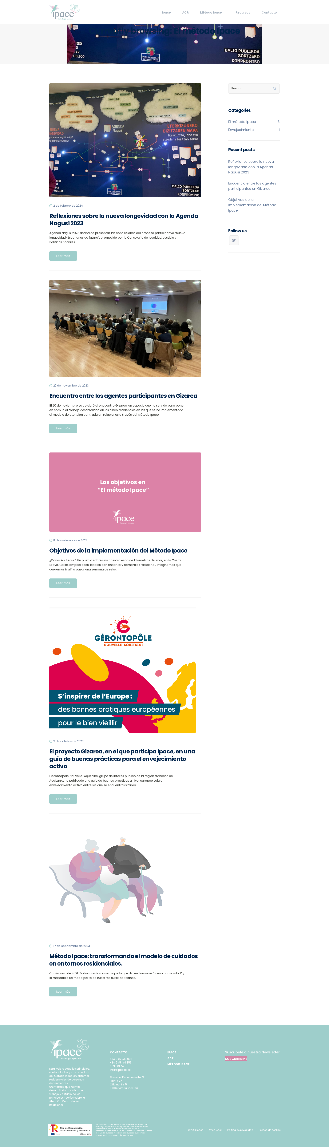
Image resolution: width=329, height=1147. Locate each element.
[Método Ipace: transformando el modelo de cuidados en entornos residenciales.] (106, 883)
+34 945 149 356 (121, 1062)
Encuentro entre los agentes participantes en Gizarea (123, 396)
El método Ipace (242, 121)
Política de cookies (270, 1130)
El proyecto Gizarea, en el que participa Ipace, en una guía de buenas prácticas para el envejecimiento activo (122, 758)
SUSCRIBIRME (236, 1058)
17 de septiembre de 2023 (71, 945)
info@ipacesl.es (120, 1070)
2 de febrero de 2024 (68, 205)
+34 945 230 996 (121, 1059)
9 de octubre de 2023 (68, 741)
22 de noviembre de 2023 (71, 385)
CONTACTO (118, 1052)
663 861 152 (117, 1066)
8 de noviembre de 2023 (70, 540)
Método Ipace (211, 12)
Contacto (269, 12)
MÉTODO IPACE (178, 1064)
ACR (185, 12)
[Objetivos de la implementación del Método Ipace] (125, 495)
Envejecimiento (241, 129)
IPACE (171, 1052)
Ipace (166, 12)
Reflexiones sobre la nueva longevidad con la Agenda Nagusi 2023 (123, 219)
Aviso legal (215, 1130)
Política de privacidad (240, 1130)
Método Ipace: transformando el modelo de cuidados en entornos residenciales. (123, 960)
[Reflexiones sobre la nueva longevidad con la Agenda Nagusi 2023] (125, 143)
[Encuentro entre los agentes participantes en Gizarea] (125, 332)
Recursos (243, 12)
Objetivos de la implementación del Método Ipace (118, 550)
